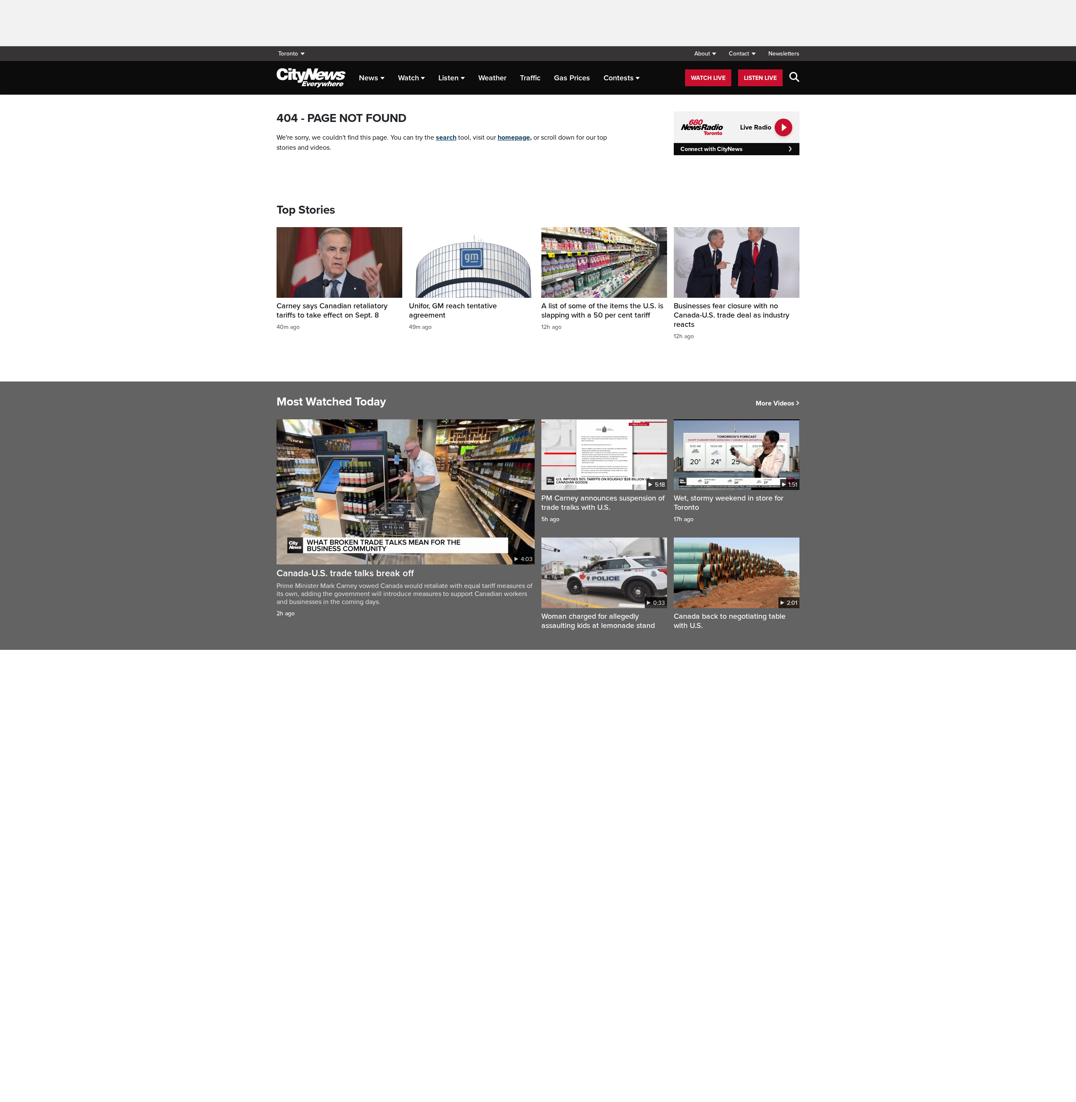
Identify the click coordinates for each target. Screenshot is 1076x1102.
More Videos (775, 403)
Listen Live (760, 78)
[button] (705, 53)
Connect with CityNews (711, 149)
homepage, (515, 137)
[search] (794, 78)
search (446, 137)
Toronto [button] (288, 53)
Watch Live (708, 78)
